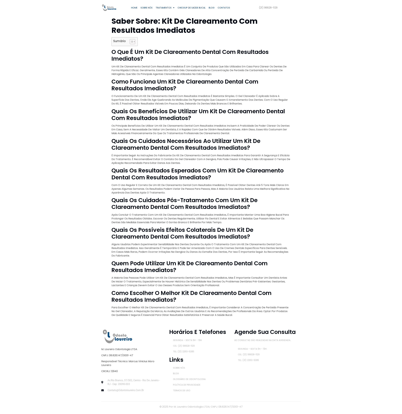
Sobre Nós (146, 7)
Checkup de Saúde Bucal (192, 7)
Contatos (224, 7)
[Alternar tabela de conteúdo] (130, 41)
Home (134, 7)
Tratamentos (163, 7)
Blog (212, 7)
